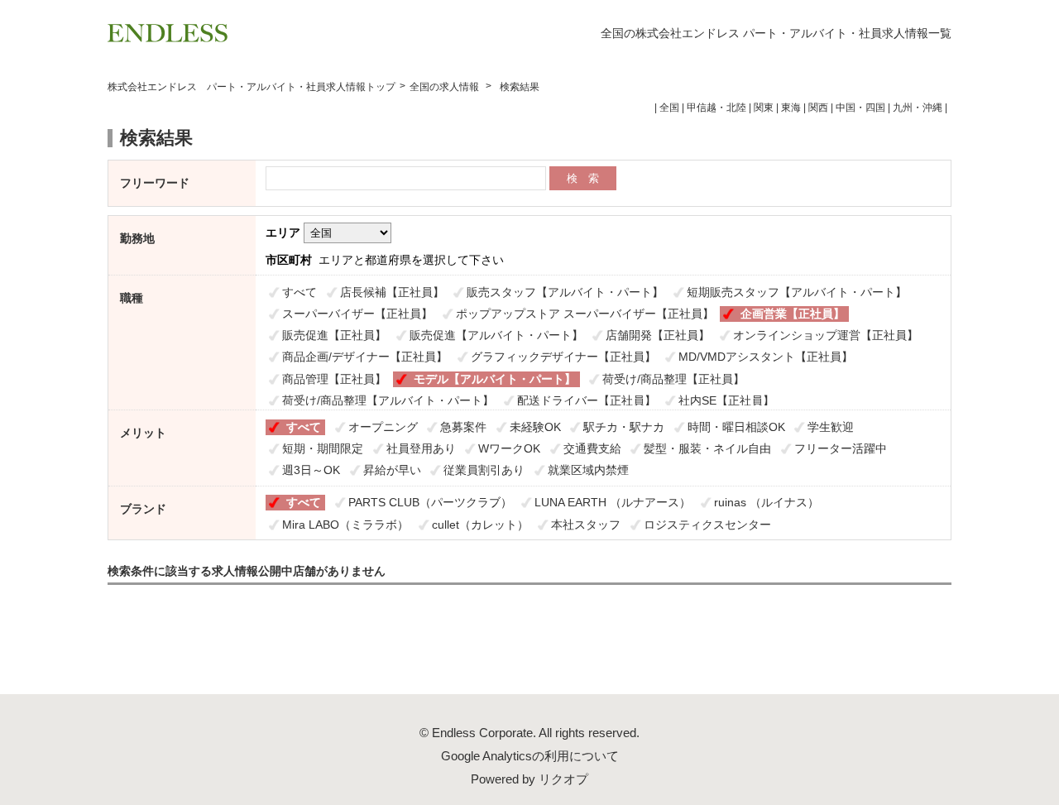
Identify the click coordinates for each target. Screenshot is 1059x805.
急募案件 (463, 427)
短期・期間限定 (322, 448)
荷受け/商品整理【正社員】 (673, 379)
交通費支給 (592, 448)
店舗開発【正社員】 (658, 335)
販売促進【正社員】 (334, 335)
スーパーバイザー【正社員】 (357, 313)
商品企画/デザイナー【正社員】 (365, 356)
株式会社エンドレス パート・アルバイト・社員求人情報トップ (251, 87)
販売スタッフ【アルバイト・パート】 (565, 292)
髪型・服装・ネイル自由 (707, 448)
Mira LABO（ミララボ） (345, 524)
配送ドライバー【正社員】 (586, 400)
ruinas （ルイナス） (766, 502)
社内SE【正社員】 (726, 400)
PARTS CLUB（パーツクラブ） (430, 502)
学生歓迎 (830, 427)
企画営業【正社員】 (792, 313)
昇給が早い (392, 470)
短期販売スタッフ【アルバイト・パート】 (797, 292)
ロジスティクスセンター (707, 524)
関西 (818, 107)
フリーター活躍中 (840, 448)
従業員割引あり (484, 470)
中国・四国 (860, 107)
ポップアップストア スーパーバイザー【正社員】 (585, 313)
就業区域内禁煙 (588, 470)
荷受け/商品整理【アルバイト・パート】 (388, 400)
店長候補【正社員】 (392, 292)
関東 (764, 107)
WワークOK (509, 448)
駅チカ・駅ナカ (623, 427)
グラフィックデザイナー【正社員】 (563, 356)
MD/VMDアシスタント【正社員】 (765, 356)
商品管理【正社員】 (334, 379)
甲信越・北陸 (716, 107)
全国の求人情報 (446, 87)
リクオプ (563, 779)
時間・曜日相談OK (736, 427)
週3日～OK (311, 470)
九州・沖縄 (917, 107)
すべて (299, 292)
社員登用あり (421, 448)
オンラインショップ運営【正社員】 (825, 335)
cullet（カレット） (480, 524)
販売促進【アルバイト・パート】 (496, 335)
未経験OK (535, 427)
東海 (791, 107)
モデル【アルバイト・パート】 (495, 379)
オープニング (383, 427)
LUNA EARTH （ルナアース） (612, 502)
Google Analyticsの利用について (530, 756)
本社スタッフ (586, 524)
